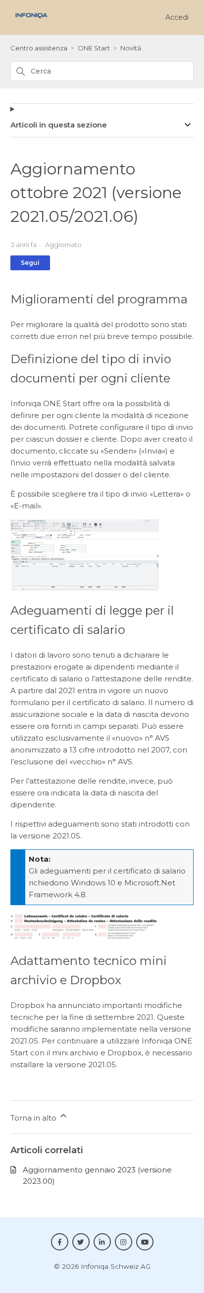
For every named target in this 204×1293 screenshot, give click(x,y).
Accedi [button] (177, 17)
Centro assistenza (38, 48)
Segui (30, 262)
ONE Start (94, 48)
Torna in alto (34, 1118)
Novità (130, 48)
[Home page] (31, 21)
